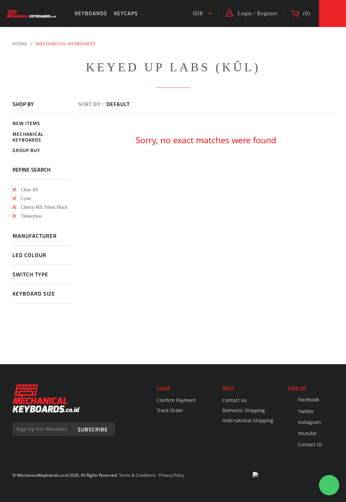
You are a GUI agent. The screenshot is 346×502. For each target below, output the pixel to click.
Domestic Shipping (243, 410)
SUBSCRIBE (93, 429)
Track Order (170, 410)
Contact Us (234, 400)
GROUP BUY (26, 150)
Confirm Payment (176, 400)
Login (245, 13)
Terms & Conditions (137, 475)
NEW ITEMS (26, 123)
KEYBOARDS (91, 13)
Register (267, 13)
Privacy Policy (171, 475)
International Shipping (247, 420)
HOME (20, 44)
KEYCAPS (126, 13)
